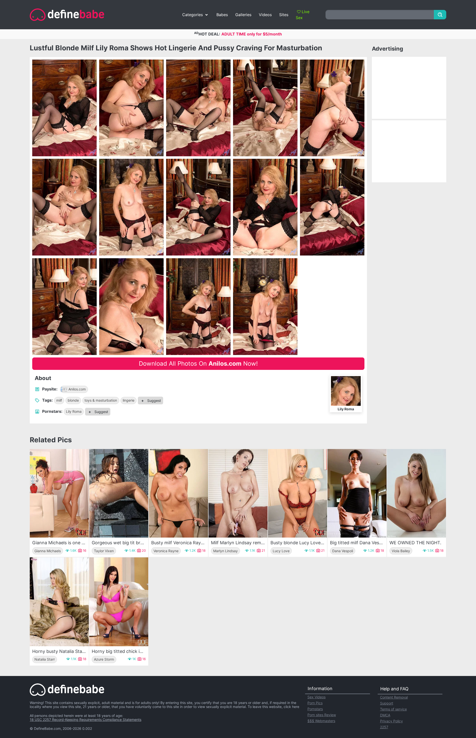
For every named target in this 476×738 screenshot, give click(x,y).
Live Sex (302, 14)
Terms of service (393, 709)
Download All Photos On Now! (198, 363)
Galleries (243, 14)
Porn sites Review (321, 715)
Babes (222, 14)
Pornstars (315, 709)
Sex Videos (316, 697)
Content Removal (394, 697)
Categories (192, 14)
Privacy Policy (391, 721)
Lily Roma (74, 411)
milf (59, 400)
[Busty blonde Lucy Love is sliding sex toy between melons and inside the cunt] (297, 493)
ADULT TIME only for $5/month (251, 34)
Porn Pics (315, 703)
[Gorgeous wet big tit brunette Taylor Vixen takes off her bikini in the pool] (118, 493)
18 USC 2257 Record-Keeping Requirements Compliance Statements (85, 719)
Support (386, 703)
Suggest (153, 400)
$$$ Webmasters (321, 721)
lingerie (128, 400)
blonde (73, 400)
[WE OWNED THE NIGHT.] (416, 493)
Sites (283, 14)
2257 (384, 727)
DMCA (385, 715)
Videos (265, 14)
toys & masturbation (101, 400)
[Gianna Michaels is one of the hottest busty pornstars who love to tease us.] (59, 493)
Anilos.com (77, 389)
